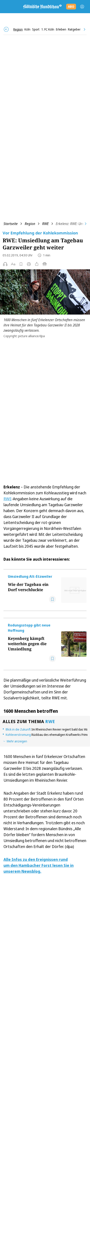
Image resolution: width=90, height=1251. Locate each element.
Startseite (10, 223)
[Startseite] (42, 6)
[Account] (82, 6)
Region (30, 223)
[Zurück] (6, 29)
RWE (45, 223)
